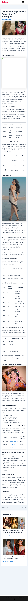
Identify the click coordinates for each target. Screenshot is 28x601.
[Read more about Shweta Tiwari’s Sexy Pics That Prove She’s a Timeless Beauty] (14, 523)
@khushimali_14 (14, 441)
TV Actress (5, 535)
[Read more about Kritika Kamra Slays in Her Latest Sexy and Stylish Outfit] (14, 546)
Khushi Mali (12, 444)
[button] (23, 2)
